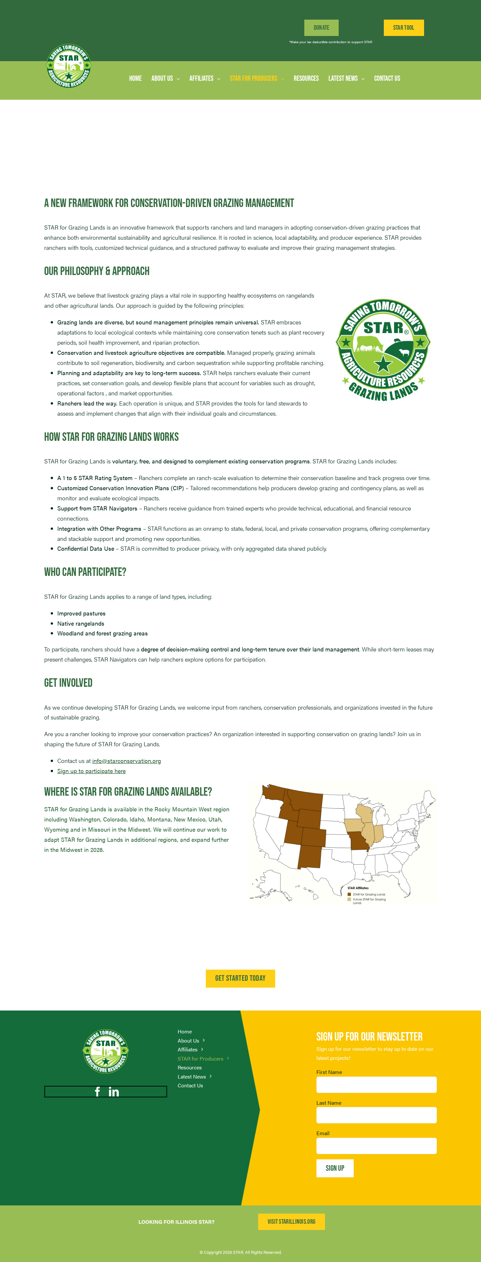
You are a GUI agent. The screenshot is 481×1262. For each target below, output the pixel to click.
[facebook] (97, 1092)
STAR (238, 1252)
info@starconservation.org (126, 760)
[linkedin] (114, 1092)
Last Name (328, 1102)
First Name (329, 1072)
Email (323, 1133)
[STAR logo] (68, 44)
